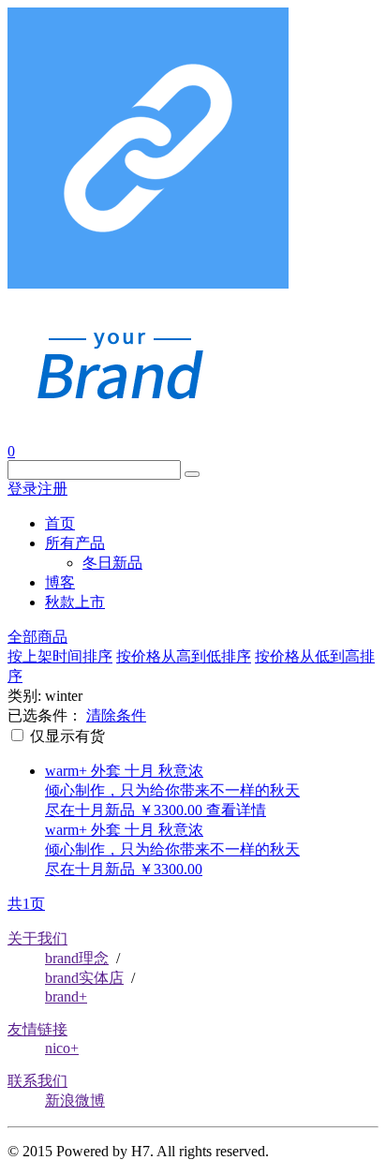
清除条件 (116, 715)
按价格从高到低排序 (183, 656)
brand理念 (77, 958)
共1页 (26, 904)
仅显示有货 (65, 736)
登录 (22, 489)
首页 (60, 523)
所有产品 (75, 543)
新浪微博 (75, 1100)
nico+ (62, 1048)
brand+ (66, 996)
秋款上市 (75, 602)
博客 (60, 582)
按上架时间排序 (59, 656)
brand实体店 (84, 978)
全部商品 (37, 637)
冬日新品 (112, 563)
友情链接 (37, 1029)
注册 (52, 489)
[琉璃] (118, 405)
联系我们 (37, 1081)
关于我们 (37, 938)
